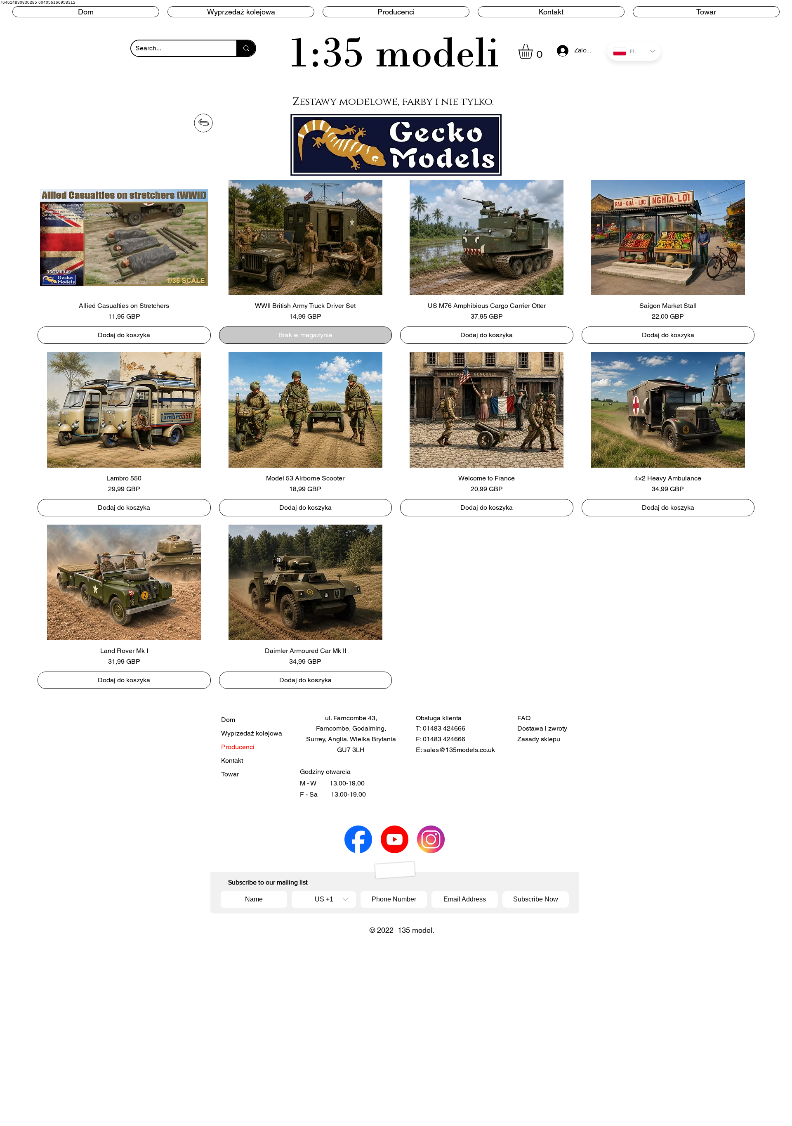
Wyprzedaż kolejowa (249, 733)
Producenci (238, 747)
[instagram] (431, 839)
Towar (230, 774)
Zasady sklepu (538, 739)
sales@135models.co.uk (459, 750)
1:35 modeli (393, 52)
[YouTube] (394, 839)
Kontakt (232, 760)
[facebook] (358, 839)
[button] (396, 11)
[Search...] (245, 48)
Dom (228, 720)
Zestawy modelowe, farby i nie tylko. (393, 102)
